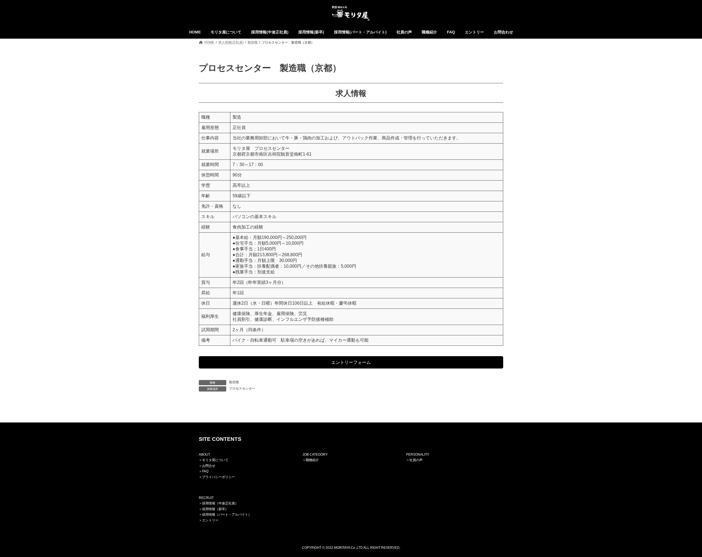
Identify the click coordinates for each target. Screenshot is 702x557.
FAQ (205, 471)
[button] (351, 362)
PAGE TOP (681, 535)
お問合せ (208, 466)
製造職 (234, 382)
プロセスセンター (242, 388)
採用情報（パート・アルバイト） (226, 514)
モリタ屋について (215, 460)
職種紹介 (312, 460)
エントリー (210, 520)
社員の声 (416, 460)
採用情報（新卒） (215, 509)
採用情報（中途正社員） (220, 503)
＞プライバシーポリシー (217, 477)
